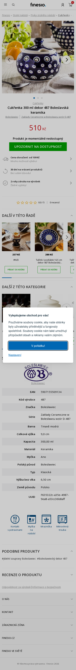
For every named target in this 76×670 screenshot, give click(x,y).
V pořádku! (38, 345)
